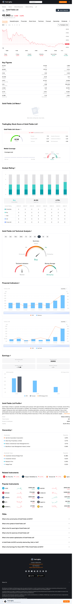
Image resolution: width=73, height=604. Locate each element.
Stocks (10, 6)
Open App (66, 601)
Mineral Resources (18, 6)
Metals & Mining (29, 6)
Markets (4, 6)
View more (66, 413)
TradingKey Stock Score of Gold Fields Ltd (20, 124)
